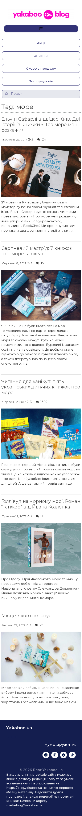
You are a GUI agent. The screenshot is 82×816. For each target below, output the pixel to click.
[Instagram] (54, 755)
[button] (41, 43)
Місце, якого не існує (26, 615)
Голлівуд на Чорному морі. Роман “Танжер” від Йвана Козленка (40, 504)
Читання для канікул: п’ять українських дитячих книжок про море (40, 387)
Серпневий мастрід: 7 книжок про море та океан (36, 251)
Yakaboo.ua (19, 727)
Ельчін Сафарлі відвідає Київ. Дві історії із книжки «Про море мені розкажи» (40, 124)
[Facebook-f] (45, 755)
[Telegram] (63, 755)
